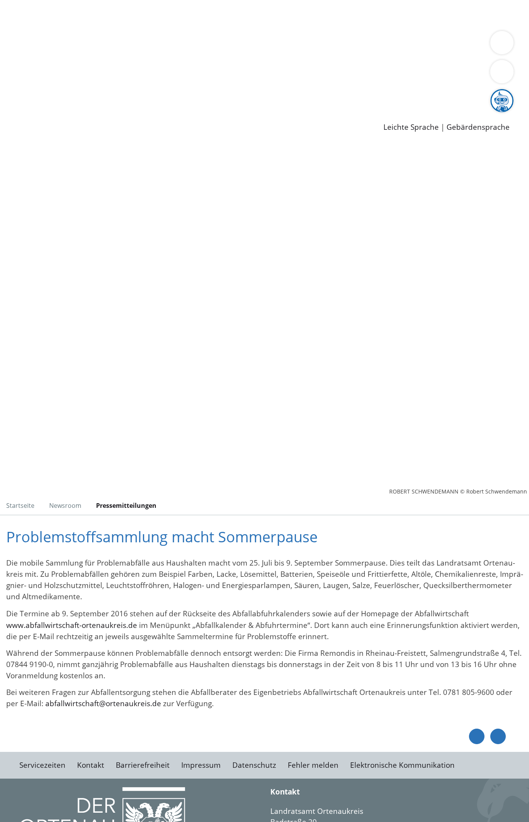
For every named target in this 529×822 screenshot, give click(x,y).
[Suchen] (502, 71)
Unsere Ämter (24, 25)
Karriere (14, 85)
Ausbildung (152, 95)
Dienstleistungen (29, 5)
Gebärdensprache (478, 127)
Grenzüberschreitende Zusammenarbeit (234, 55)
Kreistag (14, 65)
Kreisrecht (142, 75)
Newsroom (19, 105)
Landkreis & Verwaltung (41, 35)
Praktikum (222, 95)
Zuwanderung (254, 45)
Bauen (32, 15)
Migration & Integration (239, 15)
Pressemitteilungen (55, 115)
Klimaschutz (363, 45)
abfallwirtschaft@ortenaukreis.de (103, 703)
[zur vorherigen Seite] (476, 736)
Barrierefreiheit (143, 765)
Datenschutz (254, 765)
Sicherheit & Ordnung (319, 15)
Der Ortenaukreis (51, 45)
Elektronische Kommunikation (402, 765)
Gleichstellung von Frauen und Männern (91, 55)
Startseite (20, 505)
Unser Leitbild (330, 95)
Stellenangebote (49, 95)
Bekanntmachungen (460, 45)
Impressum (201, 765)
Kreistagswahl (186, 75)
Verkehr (156, 15)
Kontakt (90, 765)
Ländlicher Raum (310, 45)
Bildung (215, 45)
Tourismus (404, 45)
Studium (188, 95)
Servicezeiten (42, 765)
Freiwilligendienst (273, 95)
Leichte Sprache (411, 127)
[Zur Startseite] (68, 207)
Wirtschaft (377, 15)
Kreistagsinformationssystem (71, 75)
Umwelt (453, 15)
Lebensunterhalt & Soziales (93, 15)
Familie (184, 15)
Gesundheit (417, 15)
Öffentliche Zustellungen (134, 115)
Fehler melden (313, 765)
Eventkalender (105, 95)
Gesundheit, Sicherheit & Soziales (142, 45)
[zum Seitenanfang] (498, 736)
